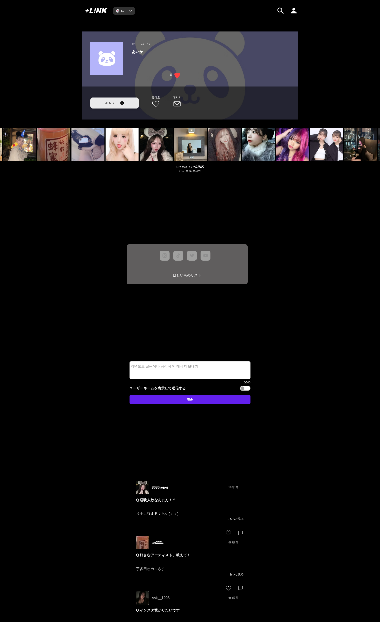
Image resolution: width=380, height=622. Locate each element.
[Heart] (228, 533)
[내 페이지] (294, 11)
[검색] (280, 11)
